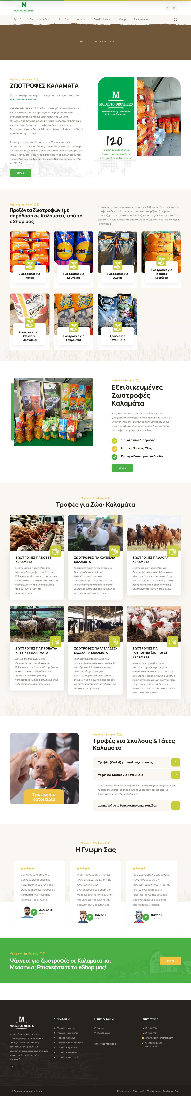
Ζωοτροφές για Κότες (30, 276)
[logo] (24, 7)
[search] (175, 19)
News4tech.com (34, 1091)
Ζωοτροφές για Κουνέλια (73, 276)
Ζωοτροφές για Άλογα (117, 276)
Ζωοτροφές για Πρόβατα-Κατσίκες (161, 274)
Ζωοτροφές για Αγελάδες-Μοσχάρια (30, 336)
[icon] (167, 8)
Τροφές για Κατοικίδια (117, 338)
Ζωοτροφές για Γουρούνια (73, 338)
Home (80, 41)
